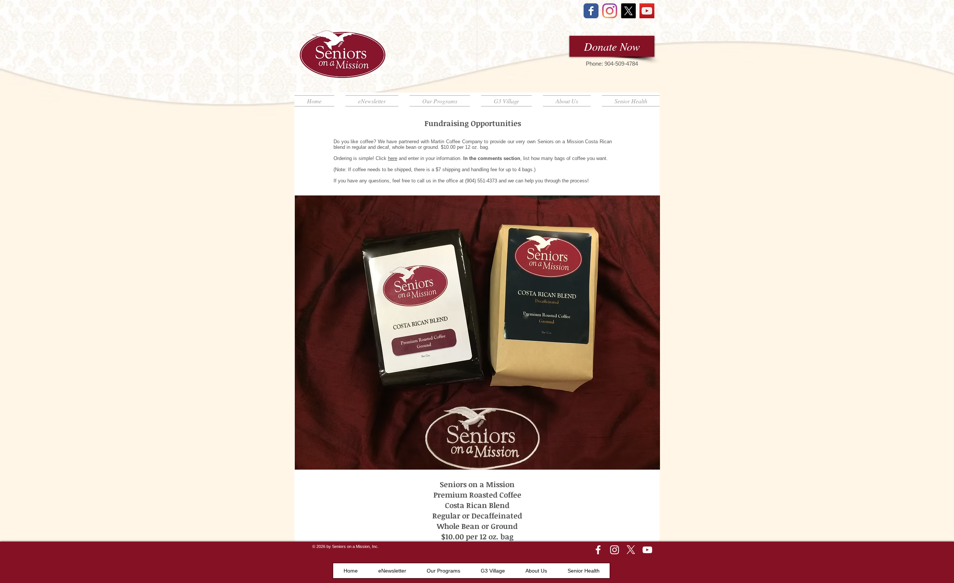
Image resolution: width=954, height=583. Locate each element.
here (392, 158)
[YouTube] (646, 10)
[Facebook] (598, 550)
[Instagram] (609, 10)
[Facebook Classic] (591, 10)
